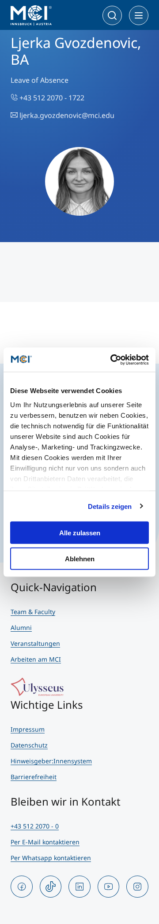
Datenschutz (29, 745)
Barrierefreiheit (34, 777)
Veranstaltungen (35, 643)
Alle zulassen (79, 533)
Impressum (28, 729)
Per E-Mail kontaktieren (45, 842)
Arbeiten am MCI (36, 659)
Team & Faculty (33, 611)
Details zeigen (110, 506)
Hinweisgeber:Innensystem (51, 761)
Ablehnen (80, 558)
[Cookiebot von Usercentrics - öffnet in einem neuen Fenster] (112, 359)
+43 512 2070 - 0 (35, 826)
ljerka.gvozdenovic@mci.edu (66, 115)
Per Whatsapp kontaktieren (51, 858)
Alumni (21, 627)
